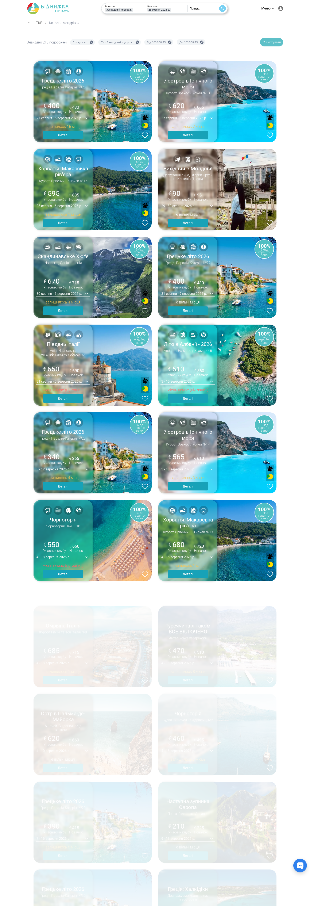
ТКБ (39, 23)
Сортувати (273, 42)
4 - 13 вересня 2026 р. (53, 557)
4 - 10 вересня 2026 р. (53, 733)
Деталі (63, 135)
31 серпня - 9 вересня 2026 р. (184, 294)
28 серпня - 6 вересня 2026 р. (59, 206)
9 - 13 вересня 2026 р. (178, 820)
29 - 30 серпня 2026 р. (178, 206)
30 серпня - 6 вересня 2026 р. (59, 294)
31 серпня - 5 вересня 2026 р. (59, 381)
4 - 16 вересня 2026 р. (178, 557)
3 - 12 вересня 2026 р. (53, 469)
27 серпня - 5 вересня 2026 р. (59, 118)
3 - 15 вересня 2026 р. (178, 381)
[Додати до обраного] (144, 135)
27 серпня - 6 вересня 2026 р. (184, 118)
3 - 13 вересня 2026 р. (178, 469)
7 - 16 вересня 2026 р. (53, 820)
